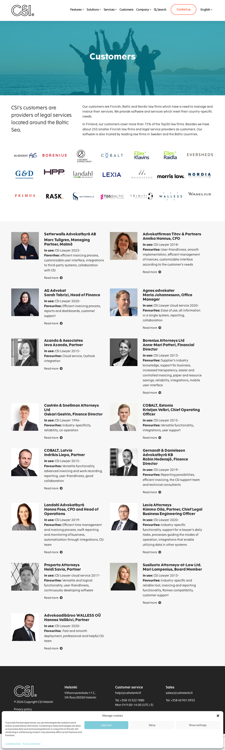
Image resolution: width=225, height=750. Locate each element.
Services (109, 9)
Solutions (93, 9)
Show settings (198, 725)
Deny (152, 725)
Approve (106, 725)
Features (76, 9)
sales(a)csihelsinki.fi (179, 693)
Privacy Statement (31, 743)
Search (161, 9)
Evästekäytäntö (13, 743)
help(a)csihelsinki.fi (128, 693)
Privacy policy (23, 709)
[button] (218, 715)
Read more (51, 278)
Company (142, 9)
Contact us (183, 9)
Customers (126, 9)
